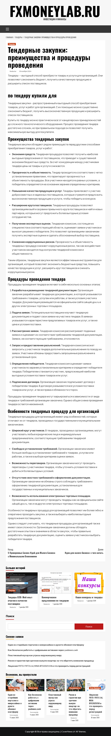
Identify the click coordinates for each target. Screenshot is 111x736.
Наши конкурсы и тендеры (89, 597)
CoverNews (67, 731)
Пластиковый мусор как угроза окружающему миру (35, 655)
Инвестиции (33, 688)
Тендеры (12, 44)
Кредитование (14, 688)
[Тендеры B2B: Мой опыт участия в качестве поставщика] (22, 583)
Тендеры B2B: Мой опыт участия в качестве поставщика (20, 600)
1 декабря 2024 (23, 607)
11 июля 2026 (54, 712)
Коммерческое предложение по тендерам (55, 599)
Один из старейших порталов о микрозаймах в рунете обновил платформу (46, 645)
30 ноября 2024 (25, 71)
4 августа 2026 (34, 715)
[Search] (102, 28)
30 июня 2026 (95, 717)
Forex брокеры (95, 688)
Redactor (13, 71)
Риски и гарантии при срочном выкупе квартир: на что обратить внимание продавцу (51, 660)
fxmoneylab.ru (55, 11)
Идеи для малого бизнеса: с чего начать (84, 551)
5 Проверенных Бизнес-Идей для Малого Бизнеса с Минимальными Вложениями (31, 553)
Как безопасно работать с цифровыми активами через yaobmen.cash (43, 650)
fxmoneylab (14, 715)
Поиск (10, 616)
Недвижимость (75, 688)
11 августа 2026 (14, 717)
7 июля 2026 (74, 720)
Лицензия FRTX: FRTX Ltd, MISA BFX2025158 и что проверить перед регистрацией (49, 666)
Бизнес (51, 688)
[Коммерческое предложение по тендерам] (55, 583)
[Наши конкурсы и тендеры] (89, 583)
